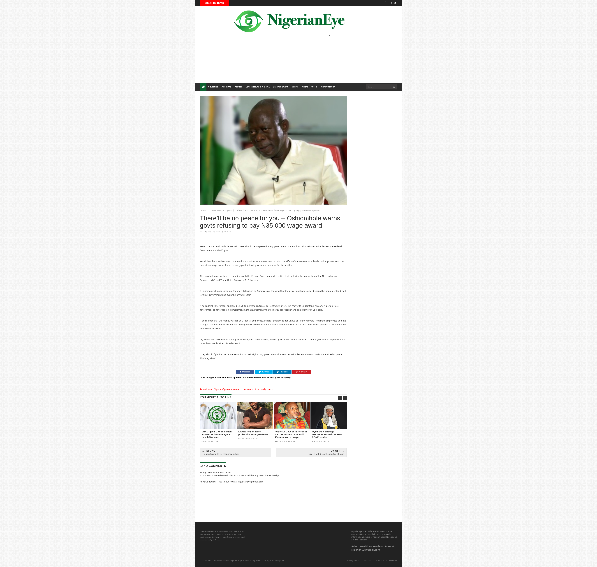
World (314, 87)
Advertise (213, 87)
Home (203, 210)
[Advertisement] (288, 61)
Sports (295, 87)
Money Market (328, 87)
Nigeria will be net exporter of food (326, 453)
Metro (305, 87)
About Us (226, 87)
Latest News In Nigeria (258, 87)
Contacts (380, 560)
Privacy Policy (353, 560)
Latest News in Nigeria (221, 210)
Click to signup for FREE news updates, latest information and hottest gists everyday (245, 377)
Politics (238, 87)
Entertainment (280, 87)
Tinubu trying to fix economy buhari (221, 453)
